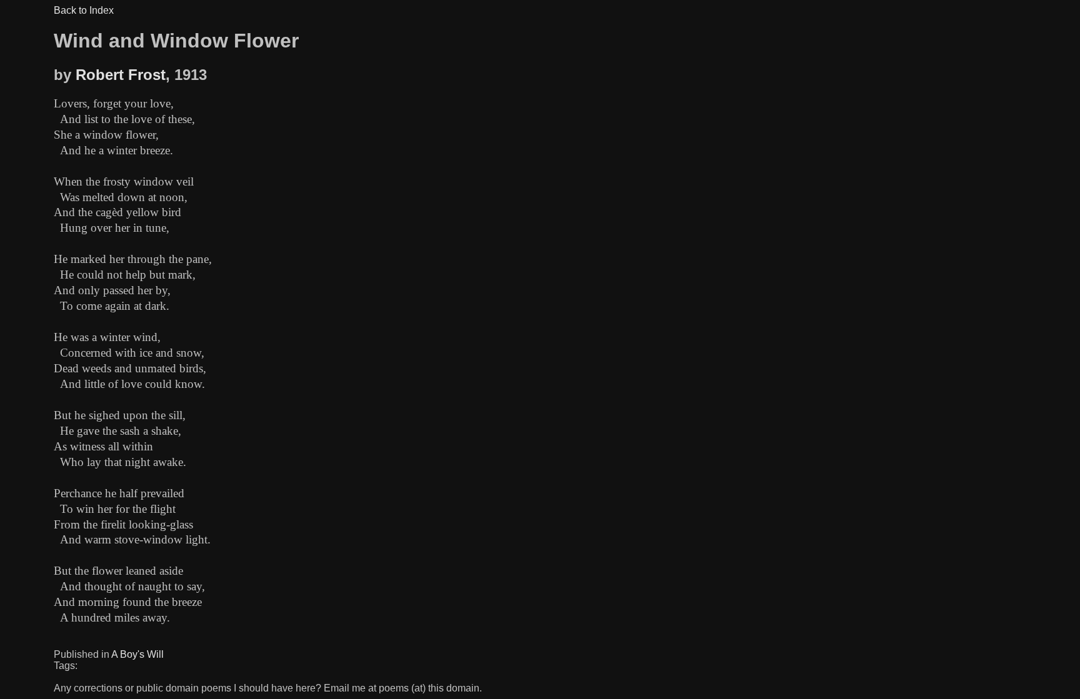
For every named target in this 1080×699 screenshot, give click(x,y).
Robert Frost (121, 74)
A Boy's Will (137, 654)
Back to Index (84, 10)
